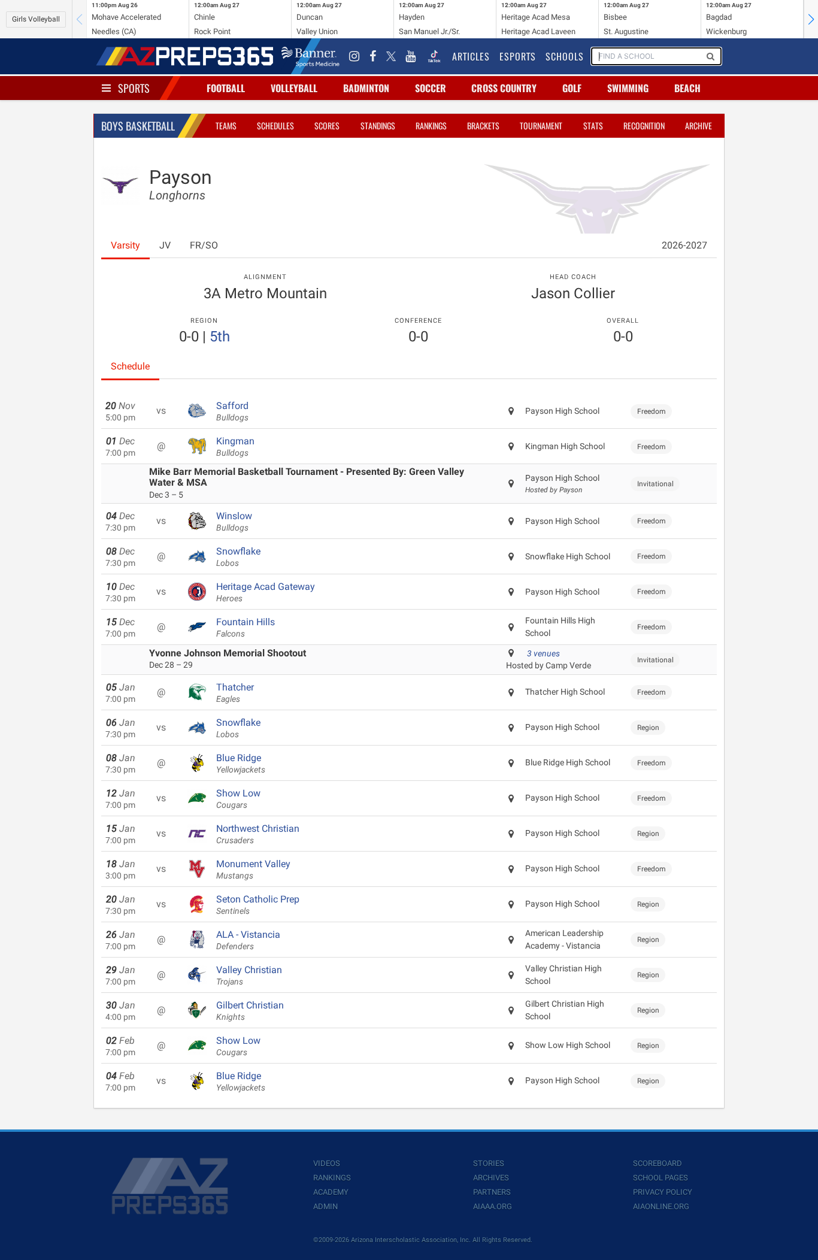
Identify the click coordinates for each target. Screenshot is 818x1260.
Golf (571, 88)
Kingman (235, 446)
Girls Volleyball (36, 19)
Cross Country (504, 88)
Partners (492, 1192)
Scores (327, 125)
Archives (491, 1177)
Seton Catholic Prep (257, 904)
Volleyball (294, 88)
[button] (811, 19)
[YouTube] (411, 56)
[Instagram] (354, 56)
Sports (134, 88)
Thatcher (235, 693)
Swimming (628, 88)
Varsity (125, 245)
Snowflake (238, 557)
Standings (377, 125)
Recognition (644, 125)
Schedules (275, 125)
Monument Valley (253, 869)
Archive (698, 125)
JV (165, 245)
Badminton (366, 88)
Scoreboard (657, 1163)
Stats (593, 125)
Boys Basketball (138, 126)
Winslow (234, 521)
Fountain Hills (245, 627)
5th (220, 336)
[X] (391, 56)
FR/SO (204, 245)
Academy (331, 1192)
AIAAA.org (492, 1206)
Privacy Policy (662, 1192)
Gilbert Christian (250, 1010)
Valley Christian (249, 975)
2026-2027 (684, 245)
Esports (517, 56)
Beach (687, 88)
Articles (471, 56)
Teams (226, 125)
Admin (325, 1206)
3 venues (543, 653)
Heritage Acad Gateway (265, 592)
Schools (565, 56)
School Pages (660, 1177)
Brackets (483, 125)
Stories (488, 1163)
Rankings (431, 125)
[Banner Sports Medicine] (310, 56)
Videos (326, 1163)
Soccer (430, 88)
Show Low (238, 799)
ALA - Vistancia (248, 940)
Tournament (541, 125)
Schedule (130, 366)
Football (226, 88)
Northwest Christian (257, 834)
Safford (232, 411)
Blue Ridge (240, 763)
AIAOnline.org (661, 1206)
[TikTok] (434, 56)
